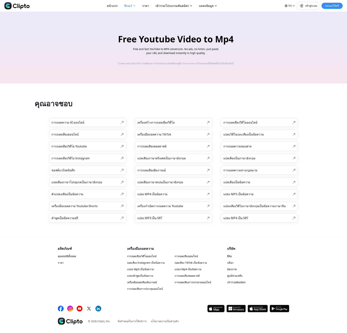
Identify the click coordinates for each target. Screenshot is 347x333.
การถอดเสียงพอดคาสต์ (187, 275)
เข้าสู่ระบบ (311, 5)
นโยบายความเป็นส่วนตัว (165, 321)
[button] (290, 6)
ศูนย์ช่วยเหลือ (234, 275)
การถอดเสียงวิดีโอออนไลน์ (142, 256)
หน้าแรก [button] (112, 6)
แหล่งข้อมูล (206, 6)
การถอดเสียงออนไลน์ (186, 256)
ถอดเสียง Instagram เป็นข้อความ (146, 262)
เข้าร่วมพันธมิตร (236, 282)
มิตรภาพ (232, 269)
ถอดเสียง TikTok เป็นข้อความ (191, 262)
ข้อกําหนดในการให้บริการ (132, 321)
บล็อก (230, 262)
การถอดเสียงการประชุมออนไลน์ (145, 288)
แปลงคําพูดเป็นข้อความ (140, 275)
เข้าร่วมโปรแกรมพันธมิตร (172, 6)
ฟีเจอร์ (128, 6)
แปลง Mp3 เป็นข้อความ (140, 269)
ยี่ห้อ (229, 256)
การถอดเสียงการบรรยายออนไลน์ (193, 282)
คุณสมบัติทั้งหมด (67, 256)
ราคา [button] (145, 6)
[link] (87, 122)
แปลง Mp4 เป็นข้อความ (188, 269)
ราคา (61, 262)
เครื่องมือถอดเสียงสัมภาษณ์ (142, 282)
